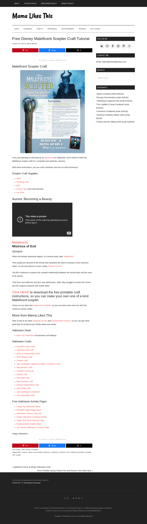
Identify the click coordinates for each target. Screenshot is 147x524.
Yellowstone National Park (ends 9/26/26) (114, 101)
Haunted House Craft (25, 346)
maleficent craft (64, 452)
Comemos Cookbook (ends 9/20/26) (112, 111)
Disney (28, 449)
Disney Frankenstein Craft (27, 385)
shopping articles (40, 321)
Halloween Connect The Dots (29, 413)
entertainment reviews (61, 321)
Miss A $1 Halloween (25, 335)
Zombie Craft (22, 360)
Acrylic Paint (21, 189)
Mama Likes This (32, 16)
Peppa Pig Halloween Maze (28, 406)
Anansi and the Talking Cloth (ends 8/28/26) (115, 122)
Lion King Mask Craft (25, 395)
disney (30, 452)
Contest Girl (16, 483)
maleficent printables (77, 452)
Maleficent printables (42, 305)
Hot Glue (20, 192)
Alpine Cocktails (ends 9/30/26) (110, 94)
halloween (46, 452)
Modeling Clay (22, 182)
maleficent (54, 452)
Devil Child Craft (23, 388)
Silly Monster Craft (24, 367)
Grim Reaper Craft (24, 357)
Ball (18, 185)
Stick (18, 178)
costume (24, 452)
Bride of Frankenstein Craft (28, 353)
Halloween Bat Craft (25, 350)
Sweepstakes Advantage (32, 483)
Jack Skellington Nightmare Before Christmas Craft (38, 364)
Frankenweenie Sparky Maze (29, 424)
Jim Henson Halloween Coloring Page (32, 427)
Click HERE (20, 292)
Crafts (23, 449)
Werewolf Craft (22, 378)
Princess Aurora (55, 266)
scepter (18, 455)
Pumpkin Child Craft (25, 371)
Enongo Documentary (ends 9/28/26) (113, 97)
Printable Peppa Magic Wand (28, 410)
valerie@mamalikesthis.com (114, 62)
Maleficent (48, 158)
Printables (34, 449)
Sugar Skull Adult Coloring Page (30, 420)
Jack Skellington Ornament (28, 392)
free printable (38, 452)
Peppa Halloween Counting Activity (31, 417)
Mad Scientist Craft (24, 381)
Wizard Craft (21, 374)
